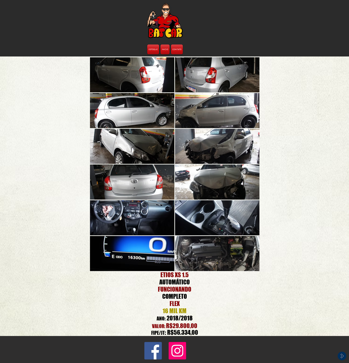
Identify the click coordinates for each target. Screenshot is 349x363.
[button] (132, 74)
